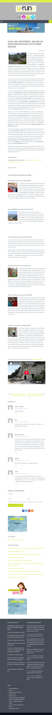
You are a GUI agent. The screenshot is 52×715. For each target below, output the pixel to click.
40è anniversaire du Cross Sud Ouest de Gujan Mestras (34, 394)
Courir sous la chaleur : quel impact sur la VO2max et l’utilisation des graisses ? (26, 574)
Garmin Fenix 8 (12, 695)
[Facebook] (23, 511)
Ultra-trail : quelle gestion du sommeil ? (16, 551)
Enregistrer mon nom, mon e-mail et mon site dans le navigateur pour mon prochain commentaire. (26, 501)
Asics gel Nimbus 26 (13, 688)
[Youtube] (29, 511)
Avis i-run (11, 690)
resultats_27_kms (38, 160)
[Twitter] (26, 511)
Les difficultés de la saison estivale (16, 568)
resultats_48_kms (12, 162)
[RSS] (32, 511)
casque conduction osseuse (15, 692)
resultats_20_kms (29, 160)
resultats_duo (19, 162)
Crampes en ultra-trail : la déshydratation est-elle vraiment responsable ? (24, 571)
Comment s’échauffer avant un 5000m (16, 557)
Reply (16, 414)
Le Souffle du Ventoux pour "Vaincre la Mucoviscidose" (18, 394)
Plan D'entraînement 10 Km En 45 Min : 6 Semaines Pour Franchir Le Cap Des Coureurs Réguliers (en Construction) (35, 641)
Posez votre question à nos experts (16, 539)
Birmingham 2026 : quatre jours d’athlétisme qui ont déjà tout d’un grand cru (25, 554)
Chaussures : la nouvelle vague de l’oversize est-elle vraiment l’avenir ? (35, 657)
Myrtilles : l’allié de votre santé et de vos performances (20, 560)
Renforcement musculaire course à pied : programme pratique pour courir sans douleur (36, 627)
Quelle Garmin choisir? (14, 708)
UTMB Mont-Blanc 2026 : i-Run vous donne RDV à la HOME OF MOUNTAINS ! (26, 548)
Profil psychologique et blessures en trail (17, 577)
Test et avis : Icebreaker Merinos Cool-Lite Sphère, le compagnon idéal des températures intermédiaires (15, 650)
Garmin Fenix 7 (12, 694)
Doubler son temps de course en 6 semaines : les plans (35, 677)
